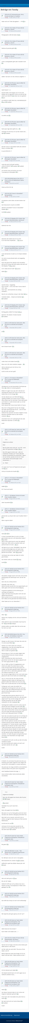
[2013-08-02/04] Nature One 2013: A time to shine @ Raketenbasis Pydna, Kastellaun (14, 180)
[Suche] (19, 2)
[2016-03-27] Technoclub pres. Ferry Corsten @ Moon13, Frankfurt (14, 15)
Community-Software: (14, 1020)
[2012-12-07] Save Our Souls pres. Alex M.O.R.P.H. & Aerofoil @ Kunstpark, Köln (15, 324)
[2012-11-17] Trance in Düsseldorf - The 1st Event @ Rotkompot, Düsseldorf (14, 379)
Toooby (6, 17)
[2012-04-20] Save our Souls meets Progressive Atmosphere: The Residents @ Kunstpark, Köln (14, 921)
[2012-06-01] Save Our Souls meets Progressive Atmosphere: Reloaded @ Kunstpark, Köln (14, 783)
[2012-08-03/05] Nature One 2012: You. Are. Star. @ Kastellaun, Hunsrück (15, 635)
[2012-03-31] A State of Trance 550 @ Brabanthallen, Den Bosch (14, 938)
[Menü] (27, 2)
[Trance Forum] (0, 2)
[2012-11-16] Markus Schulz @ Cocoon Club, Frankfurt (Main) (15, 496)
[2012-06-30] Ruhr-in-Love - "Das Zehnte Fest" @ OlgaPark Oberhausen (14, 851)
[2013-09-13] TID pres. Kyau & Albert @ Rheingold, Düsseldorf (15, 83)
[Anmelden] (23, 2)
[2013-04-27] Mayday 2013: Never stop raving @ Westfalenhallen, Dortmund (15, 219)
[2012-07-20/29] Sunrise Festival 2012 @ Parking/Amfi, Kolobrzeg (14, 527)
